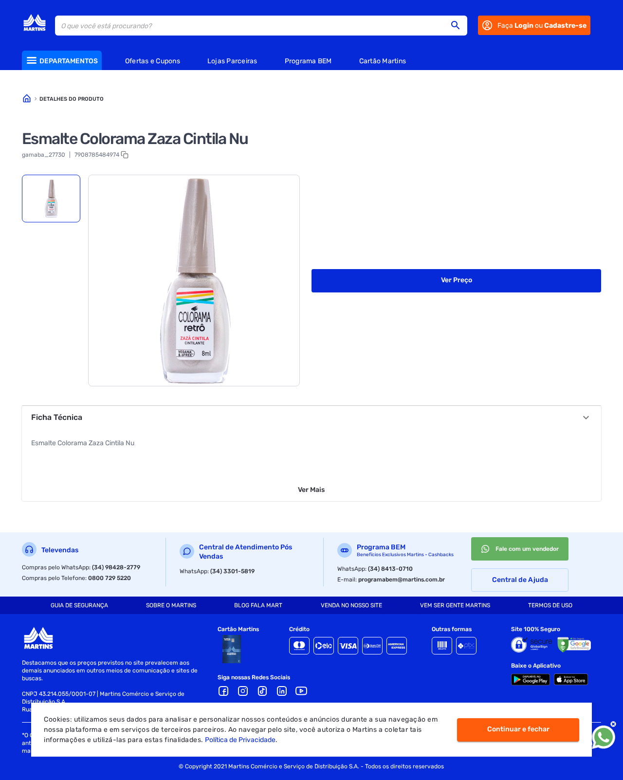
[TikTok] (262, 691)
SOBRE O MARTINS (171, 605)
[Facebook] (223, 691)
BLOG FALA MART (258, 605)
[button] (458, 25)
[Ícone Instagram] (243, 691)
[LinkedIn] (282, 691)
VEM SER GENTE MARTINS (455, 605)
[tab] (51, 198)
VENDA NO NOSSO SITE (351, 605)
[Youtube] (301, 691)
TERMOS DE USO (550, 605)
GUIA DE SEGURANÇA (79, 605)
